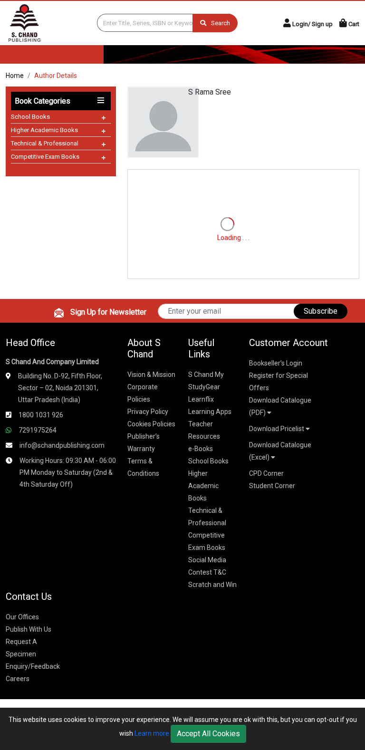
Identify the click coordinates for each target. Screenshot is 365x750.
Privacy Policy (147, 411)
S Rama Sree (209, 91)
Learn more (151, 733)
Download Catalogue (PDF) (280, 406)
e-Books (200, 448)
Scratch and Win (212, 584)
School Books (30, 116)
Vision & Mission (151, 374)
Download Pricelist (277, 429)
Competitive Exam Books (45, 156)
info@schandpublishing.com (62, 445)
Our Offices (22, 617)
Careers (17, 679)
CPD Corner (266, 473)
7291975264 (38, 430)
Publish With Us (28, 629)
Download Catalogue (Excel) (280, 451)
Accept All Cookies (208, 733)
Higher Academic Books (44, 130)
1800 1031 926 (41, 415)
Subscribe (320, 311)
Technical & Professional (44, 143)
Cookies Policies (151, 424)
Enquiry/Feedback (33, 666)
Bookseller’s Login (275, 363)
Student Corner (272, 486)
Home (15, 75)
